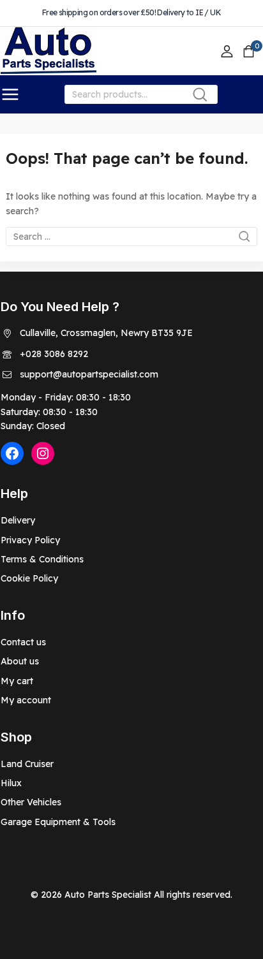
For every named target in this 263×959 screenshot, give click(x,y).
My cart (17, 681)
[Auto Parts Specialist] (48, 51)
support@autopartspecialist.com (89, 374)
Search (204, 97)
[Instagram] (42, 453)
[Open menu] (10, 94)
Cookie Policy (29, 578)
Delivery (18, 520)
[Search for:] (131, 236)
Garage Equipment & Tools (58, 822)
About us (20, 661)
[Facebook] (12, 453)
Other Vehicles (31, 802)
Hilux (11, 783)
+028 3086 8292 (54, 354)
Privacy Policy (30, 540)
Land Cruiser (27, 764)
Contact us (23, 642)
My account (26, 700)
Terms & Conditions (42, 559)
